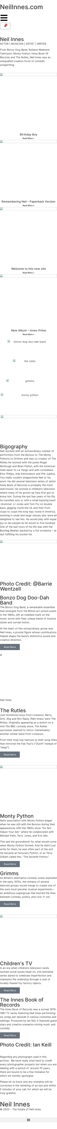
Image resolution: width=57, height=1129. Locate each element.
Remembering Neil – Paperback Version (28, 201)
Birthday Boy (28, 134)
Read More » (28, 138)
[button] (28, 1119)
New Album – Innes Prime (28, 330)
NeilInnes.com (21, 7)
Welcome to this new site (28, 268)
